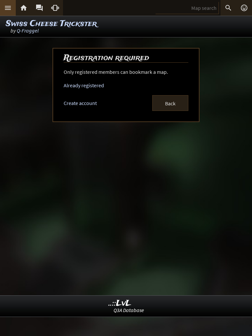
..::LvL (120, 303)
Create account (80, 103)
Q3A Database (129, 310)
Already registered (84, 85)
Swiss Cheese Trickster (51, 24)
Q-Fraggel (28, 30)
